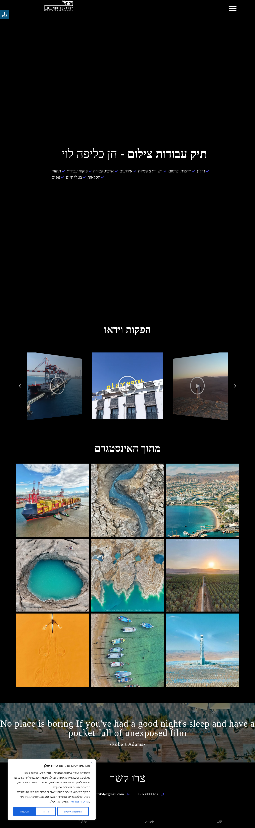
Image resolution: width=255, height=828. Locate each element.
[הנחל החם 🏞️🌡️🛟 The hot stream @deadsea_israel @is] (127, 500)
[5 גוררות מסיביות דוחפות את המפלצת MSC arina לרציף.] (52, 500)
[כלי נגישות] (4, 14)
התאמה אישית (73, 811)
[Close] (91, 762)
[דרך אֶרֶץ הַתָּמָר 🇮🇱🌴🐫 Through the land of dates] (202, 575)
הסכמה (24, 811)
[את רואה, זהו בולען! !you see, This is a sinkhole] (52, 575)
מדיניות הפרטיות (79, 801)
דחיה (46, 811)
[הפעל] (200, 385)
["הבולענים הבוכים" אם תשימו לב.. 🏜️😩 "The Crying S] (127, 575)
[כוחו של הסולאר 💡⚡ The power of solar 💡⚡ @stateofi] (202, 650)
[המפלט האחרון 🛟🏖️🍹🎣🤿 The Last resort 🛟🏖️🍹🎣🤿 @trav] (202, 500)
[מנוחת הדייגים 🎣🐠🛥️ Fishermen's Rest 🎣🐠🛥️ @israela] (127, 650)
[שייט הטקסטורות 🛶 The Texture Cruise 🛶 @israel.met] (52, 650)
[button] (232, 8)
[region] (52, 789)
